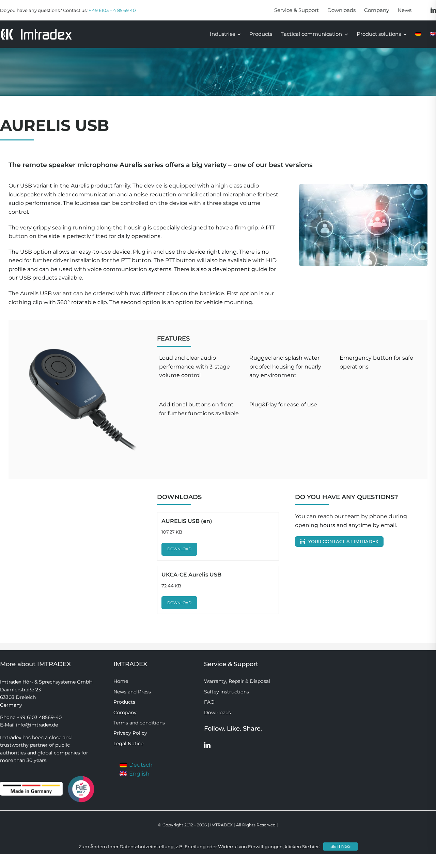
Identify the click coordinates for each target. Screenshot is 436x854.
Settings (340, 846)
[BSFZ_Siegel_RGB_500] (81, 776)
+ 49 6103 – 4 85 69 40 (112, 10)
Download (179, 548)
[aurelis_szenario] (363, 225)
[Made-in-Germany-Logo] (31, 784)
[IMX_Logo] (36, 31)
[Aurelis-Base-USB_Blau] (80, 394)
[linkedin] (433, 10)
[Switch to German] (418, 34)
